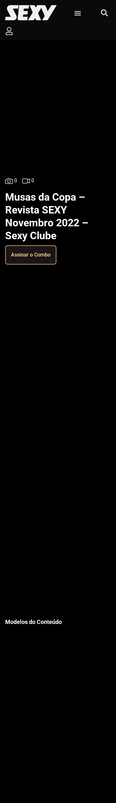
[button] (77, 13)
